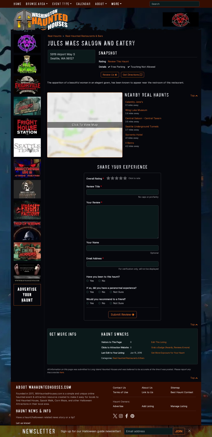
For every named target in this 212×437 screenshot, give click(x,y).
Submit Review (121, 314)
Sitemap (175, 387)
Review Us (109, 74)
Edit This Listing (158, 342)
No (103, 280)
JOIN (178, 431)
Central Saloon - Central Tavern (143, 118)
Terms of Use (120, 392)
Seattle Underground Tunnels (141, 126)
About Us (147, 387)
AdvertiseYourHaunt (27, 295)
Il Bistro (129, 142)
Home (17, 4)
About (99, 4)
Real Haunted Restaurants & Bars (84, 36)
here (62, 372)
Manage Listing (179, 406)
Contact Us (119, 387)
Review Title (94, 186)
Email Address (95, 258)
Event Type (60, 4)
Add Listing (148, 406)
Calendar (83, 4)
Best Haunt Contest (182, 392)
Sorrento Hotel (133, 134)
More (115, 4)
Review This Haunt (118, 61)
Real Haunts (54, 36)
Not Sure (118, 292)
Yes (92, 280)
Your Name (92, 242)
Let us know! (23, 423)
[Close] (189, 430)
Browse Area (35, 4)
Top (192, 95)
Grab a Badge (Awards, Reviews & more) (170, 347)
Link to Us (147, 392)
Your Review (94, 202)
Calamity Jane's (134, 101)
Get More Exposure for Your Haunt (168, 353)
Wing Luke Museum (136, 110)
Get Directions (131, 74)
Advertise (118, 406)
